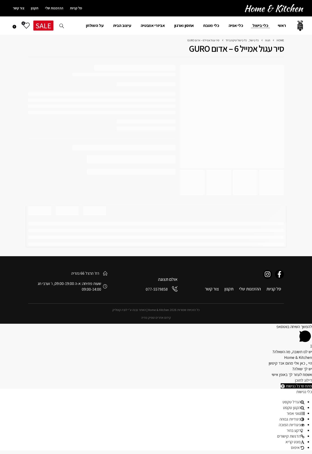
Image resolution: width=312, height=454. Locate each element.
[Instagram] (267, 274)
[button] (296, 386)
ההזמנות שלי (54, 8)
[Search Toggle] (61, 26)
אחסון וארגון (184, 25)
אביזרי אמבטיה (153, 25)
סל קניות (76, 8)
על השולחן (94, 25)
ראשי (282, 25)
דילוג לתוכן (303, 380)
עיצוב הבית (122, 25)
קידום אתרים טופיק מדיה (156, 318)
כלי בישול (260, 25)
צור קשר (18, 8)
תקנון (34, 8)
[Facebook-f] (279, 274)
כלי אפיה (236, 25)
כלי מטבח (211, 25)
